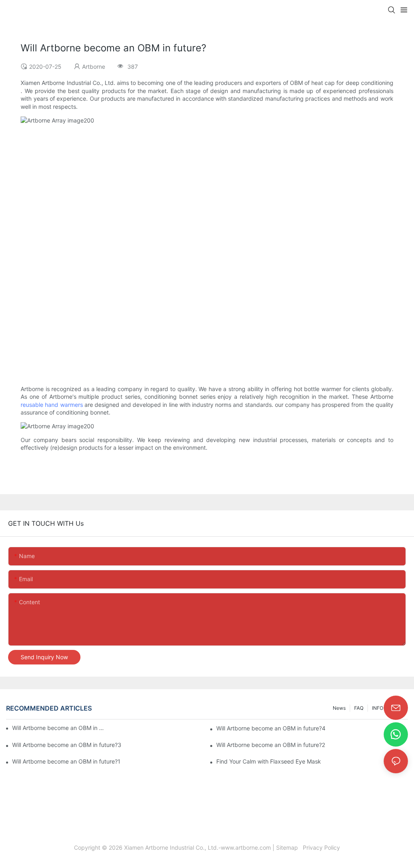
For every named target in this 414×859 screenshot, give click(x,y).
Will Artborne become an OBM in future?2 (270, 744)
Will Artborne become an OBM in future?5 (58, 727)
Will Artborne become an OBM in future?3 (66, 744)
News (339, 708)
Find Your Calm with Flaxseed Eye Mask (268, 761)
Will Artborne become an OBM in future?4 (270, 728)
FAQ (358, 708)
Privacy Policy (320, 847)
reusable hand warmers (51, 404)
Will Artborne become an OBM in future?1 (66, 761)
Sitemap (288, 847)
